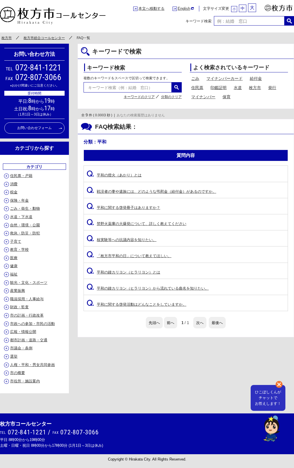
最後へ (217, 322)
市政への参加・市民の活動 (32, 323)
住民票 (197, 87)
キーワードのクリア (139, 97)
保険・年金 (19, 200)
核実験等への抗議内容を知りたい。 (121, 240)
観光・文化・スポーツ (28, 282)
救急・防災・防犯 (25, 233)
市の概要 (17, 373)
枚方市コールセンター (53, 16)
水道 (238, 87)
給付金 (256, 78)
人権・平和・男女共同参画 (32, 365)
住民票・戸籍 (21, 176)
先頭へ (154, 322)
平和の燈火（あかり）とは (114, 175)
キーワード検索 (198, 21)
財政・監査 (19, 307)
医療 (14, 258)
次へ (200, 322)
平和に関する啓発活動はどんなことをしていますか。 (136, 304)
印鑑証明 (218, 87)
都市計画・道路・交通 (28, 340)
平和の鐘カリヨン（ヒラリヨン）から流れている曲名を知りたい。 (148, 288)
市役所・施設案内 (25, 381)
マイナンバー (203, 97)
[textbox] (249, 21)
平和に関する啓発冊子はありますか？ (123, 207)
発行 (272, 87)
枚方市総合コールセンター (44, 38)
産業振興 (17, 290)
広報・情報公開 (23, 332)
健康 (14, 266)
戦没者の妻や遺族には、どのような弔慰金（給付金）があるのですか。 (151, 191)
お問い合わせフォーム (34, 128)
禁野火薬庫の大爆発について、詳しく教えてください (136, 224)
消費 (14, 184)
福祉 (14, 274)
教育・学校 (19, 249)
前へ (170, 322)
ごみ (195, 78)
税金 (14, 192)
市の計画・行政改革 (27, 315)
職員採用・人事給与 (27, 299)
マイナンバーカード (224, 78)
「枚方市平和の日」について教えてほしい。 (129, 256)
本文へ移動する (151, 8)
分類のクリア (171, 97)
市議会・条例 (21, 348)
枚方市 (278, 6)
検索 (289, 21)
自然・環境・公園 (25, 225)
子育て (15, 241)
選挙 (14, 356)
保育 (227, 97)
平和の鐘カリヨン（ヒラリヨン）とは (123, 272)
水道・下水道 (21, 217)
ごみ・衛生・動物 (25, 208)
